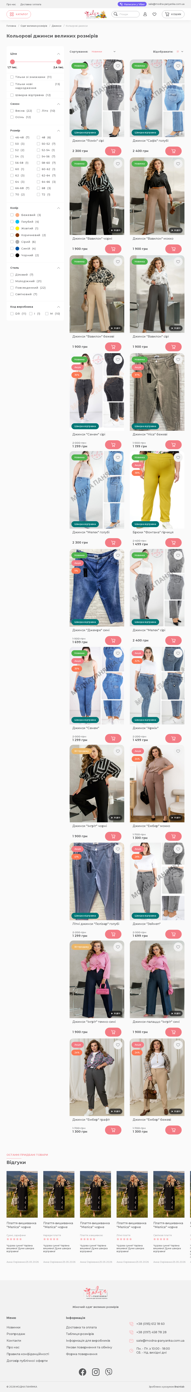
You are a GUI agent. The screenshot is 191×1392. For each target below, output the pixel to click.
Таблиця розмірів (80, 1334)
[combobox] (128, 14)
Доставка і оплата (30, 4)
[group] (22, 1217)
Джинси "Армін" (146, 728)
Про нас (11, 4)
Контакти (14, 1340)
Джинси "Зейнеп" (147, 924)
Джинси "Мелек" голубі (90, 532)
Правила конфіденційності (28, 1354)
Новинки (14, 1327)
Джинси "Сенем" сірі (88, 434)
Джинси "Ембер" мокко (151, 826)
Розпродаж (16, 1334)
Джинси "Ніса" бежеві (150, 434)
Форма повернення (81, 1354)
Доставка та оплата (81, 1327)
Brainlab (179, 1386)
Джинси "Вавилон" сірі (151, 336)
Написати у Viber (134, 4)
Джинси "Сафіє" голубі (150, 140)
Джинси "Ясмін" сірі (88, 140)
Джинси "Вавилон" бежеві (93, 336)
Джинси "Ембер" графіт (91, 1119)
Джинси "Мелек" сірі (149, 630)
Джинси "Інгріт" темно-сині (94, 1022)
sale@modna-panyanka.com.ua (166, 4)
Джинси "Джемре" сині (90, 630)
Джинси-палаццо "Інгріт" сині (156, 1022)
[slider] (12, 61)
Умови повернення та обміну (89, 1347)
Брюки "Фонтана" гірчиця (153, 532)
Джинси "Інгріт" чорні (89, 826)
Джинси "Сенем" (85, 728)
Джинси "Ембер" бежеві (152, 1119)
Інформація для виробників (88, 1340)
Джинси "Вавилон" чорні (92, 238)
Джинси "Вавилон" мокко (153, 238)
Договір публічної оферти (27, 1361)
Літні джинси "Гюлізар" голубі (95, 924)
